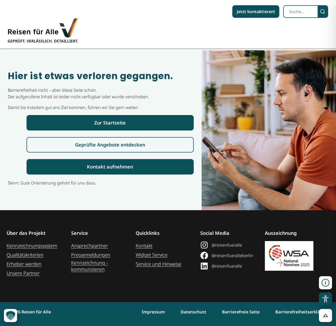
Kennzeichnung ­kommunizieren (89, 265)
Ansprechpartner (89, 245)
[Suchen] (323, 11)
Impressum (153, 312)
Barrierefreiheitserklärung (302, 312)
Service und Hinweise (158, 264)
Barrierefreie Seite (241, 312)
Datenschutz (193, 312)
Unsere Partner (23, 273)
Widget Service (151, 255)
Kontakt (144, 245)
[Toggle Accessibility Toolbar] (325, 299)
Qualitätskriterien (25, 255)
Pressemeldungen (90, 255)
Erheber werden (24, 264)
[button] (325, 282)
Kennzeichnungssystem (32, 245)
